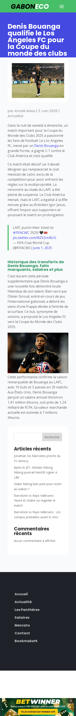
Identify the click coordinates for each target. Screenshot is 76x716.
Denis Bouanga (46, 145)
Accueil (21, 594)
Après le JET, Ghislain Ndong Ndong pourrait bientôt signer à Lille (35, 472)
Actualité (15, 116)
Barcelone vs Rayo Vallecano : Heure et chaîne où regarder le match (35, 501)
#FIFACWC (21, 232)
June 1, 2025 (42, 247)
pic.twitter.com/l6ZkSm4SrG (34, 237)
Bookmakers (26, 641)
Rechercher (52, 437)
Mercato (22, 625)
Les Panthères (27, 609)
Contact (22, 633)
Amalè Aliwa (24, 110)
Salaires (22, 617)
